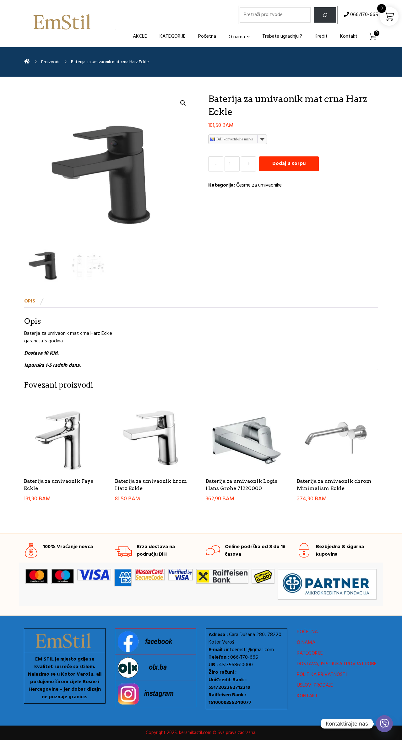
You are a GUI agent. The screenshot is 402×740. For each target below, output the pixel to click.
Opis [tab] (29, 301)
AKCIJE (140, 36)
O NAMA (306, 643)
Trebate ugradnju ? (282, 36)
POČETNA (307, 632)
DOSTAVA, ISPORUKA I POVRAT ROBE (337, 664)
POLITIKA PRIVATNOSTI (322, 675)
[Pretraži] (325, 15)
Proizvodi (50, 62)
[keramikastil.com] (27, 62)
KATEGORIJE (173, 36)
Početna (207, 36)
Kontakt (348, 36)
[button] (183, 103)
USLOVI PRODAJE (315, 685)
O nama (237, 37)
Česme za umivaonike (259, 185)
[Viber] (384, 723)
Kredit (321, 36)
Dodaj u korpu (289, 164)
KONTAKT (307, 696)
